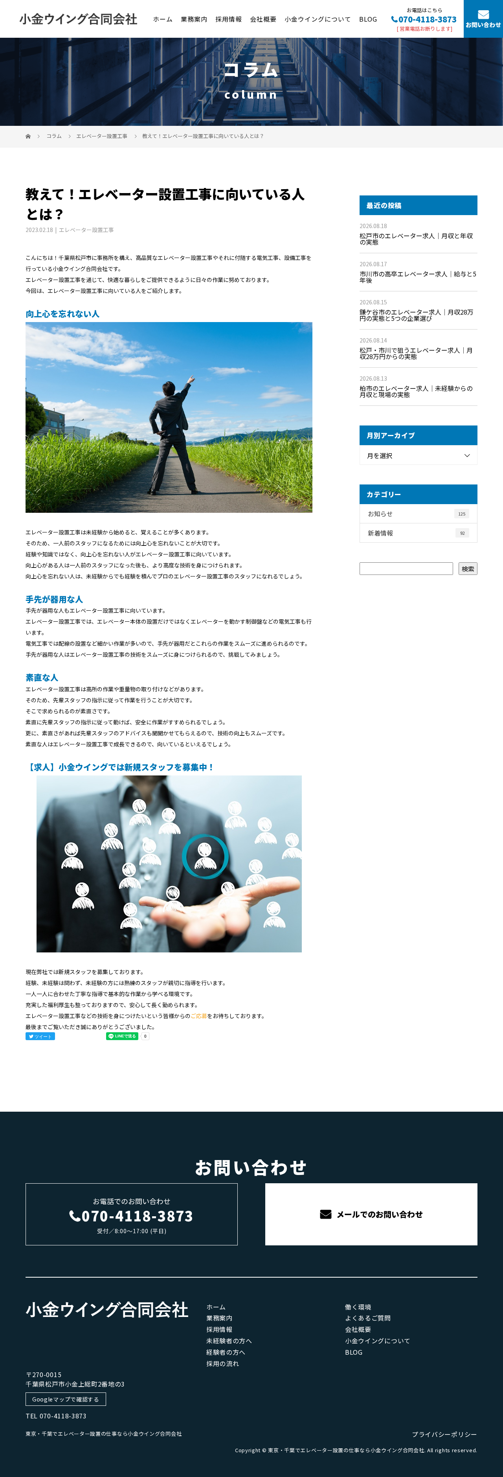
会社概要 (263, 18)
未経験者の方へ (229, 1340)
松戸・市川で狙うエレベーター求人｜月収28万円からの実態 (416, 353)
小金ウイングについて (318, 18)
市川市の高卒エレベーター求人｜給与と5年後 (418, 277)
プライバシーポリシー (444, 1434)
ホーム (163, 18)
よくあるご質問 (368, 1317)
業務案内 (194, 18)
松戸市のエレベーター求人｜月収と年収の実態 (416, 239)
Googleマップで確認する (65, 1399)
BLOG (368, 18)
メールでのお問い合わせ (378, 1214)
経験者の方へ (226, 1352)
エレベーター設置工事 (101, 136)
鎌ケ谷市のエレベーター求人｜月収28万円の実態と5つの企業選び (417, 315)
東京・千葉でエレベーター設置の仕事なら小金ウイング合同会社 (104, 1433)
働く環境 (358, 1306)
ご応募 (199, 1016)
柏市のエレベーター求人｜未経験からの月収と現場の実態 (416, 391)
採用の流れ (222, 1363)
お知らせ (416, 513)
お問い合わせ (483, 25)
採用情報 (228, 18)
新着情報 (416, 533)
